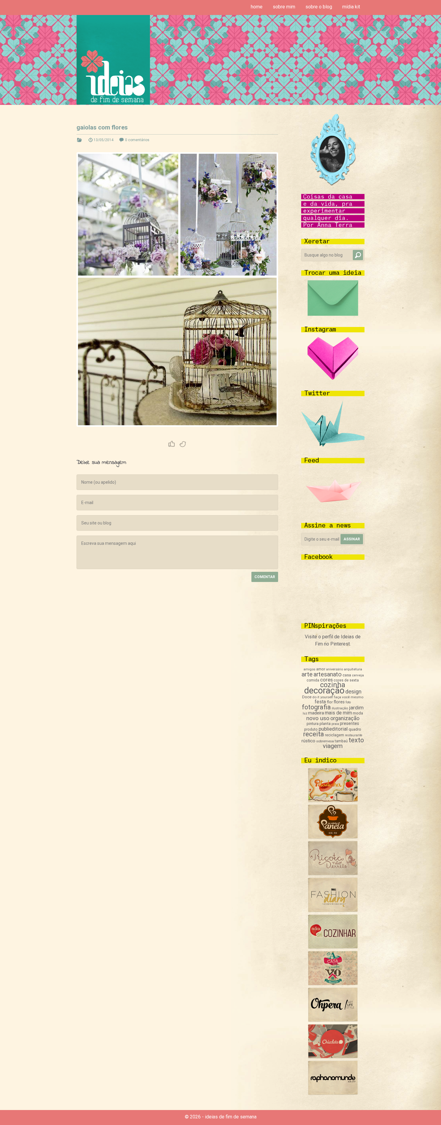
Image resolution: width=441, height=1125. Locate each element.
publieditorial (333, 729)
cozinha (332, 685)
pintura (313, 723)
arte (307, 674)
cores (326, 680)
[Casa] (333, 984)
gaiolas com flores (102, 127)
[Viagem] (333, 1093)
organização (344, 718)
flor (330, 702)
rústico (308, 741)
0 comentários (137, 140)
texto (356, 740)
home (256, 7)
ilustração (340, 708)
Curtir (171, 444)
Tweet (183, 444)
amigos (309, 669)
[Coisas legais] (333, 1057)
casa (347, 674)
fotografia (316, 707)
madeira (316, 713)
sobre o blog (318, 7)
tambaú (341, 741)
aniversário (334, 669)
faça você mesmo (348, 697)
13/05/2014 (103, 140)
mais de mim (338, 713)
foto (348, 702)
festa (320, 702)
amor (320, 669)
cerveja (358, 675)
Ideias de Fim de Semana (113, 60)
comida (313, 680)
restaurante (353, 735)
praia (335, 724)
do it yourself (322, 697)
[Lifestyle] (333, 874)
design (353, 691)
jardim (356, 708)
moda (358, 713)
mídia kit (351, 7)
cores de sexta (346, 680)
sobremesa (325, 741)
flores (339, 701)
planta (325, 723)
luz (305, 713)
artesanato (328, 674)
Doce (306, 697)
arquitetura (353, 669)
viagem (333, 746)
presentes (349, 723)
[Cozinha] (333, 800)
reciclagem (334, 735)
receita (313, 734)
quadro (355, 729)
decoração (324, 690)
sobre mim (284, 7)
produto (311, 729)
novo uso (317, 718)
